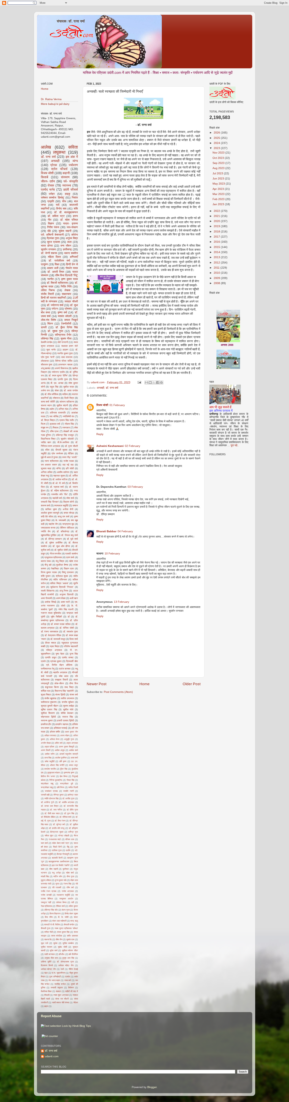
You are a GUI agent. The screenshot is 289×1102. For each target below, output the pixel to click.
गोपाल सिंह (70, 780)
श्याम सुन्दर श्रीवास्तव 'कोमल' (66, 928)
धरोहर (52, 193)
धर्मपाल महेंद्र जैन (66, 965)
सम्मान (75, 505)
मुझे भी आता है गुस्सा (49, 457)
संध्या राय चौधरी (62, 999)
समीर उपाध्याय (72, 936)
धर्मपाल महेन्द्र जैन (48, 969)
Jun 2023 (219, 178)
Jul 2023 (218, 173)
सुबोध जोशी (62, 947)
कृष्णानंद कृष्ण (69, 772)
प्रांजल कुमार (56, 661)
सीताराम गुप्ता (46, 364)
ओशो (63, 605)
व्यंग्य (75, 161)
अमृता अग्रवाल (72, 743)
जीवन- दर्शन (48, 181)
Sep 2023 (219, 163)
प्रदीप (68, 850)
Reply (99, 434)
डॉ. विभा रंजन (60, 820)
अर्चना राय (45, 390)
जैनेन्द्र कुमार (58, 795)
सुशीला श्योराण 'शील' (70, 950)
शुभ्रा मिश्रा (46, 694)
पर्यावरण (73, 165)
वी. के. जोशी (63, 917)
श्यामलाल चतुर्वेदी (61, 505)
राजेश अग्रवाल (68, 891)
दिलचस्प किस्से (47, 965)
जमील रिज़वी (73, 787)
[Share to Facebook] (158, 382)
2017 (217, 236)
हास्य (75, 216)
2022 (217, 210)
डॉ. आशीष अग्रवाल (66, 802)
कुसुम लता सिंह (68, 958)
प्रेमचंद (68, 308)
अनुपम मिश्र (72, 238)
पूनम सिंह (74, 653)
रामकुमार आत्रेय (66, 898)
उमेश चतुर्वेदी (49, 761)
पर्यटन (55, 308)
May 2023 (219, 183)
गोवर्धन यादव (71, 268)
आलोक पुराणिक (61, 757)
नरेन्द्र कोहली (63, 835)
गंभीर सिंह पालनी (66, 609)
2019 (217, 226)
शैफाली (46, 995)
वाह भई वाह (68, 464)
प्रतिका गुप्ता (57, 850)
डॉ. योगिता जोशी (66, 627)
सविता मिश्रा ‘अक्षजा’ (59, 583)
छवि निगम (60, 787)
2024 (217, 143)
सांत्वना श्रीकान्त (67, 401)
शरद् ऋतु (74, 921)
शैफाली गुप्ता (45, 928)
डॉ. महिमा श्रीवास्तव (60, 490)
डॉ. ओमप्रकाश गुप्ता (65, 961)
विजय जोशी (102, 405)
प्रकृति (50, 201)
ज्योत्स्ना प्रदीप (58, 372)
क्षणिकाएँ (74, 256)
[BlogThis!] (150, 382)
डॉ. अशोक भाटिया (60, 479)
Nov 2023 (219, 152)
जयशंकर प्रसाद (51, 791)
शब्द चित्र (69, 687)
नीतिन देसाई (73, 969)
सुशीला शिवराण (48, 713)
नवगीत (50, 279)
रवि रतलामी (56, 887)
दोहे (49, 231)
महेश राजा (73, 561)
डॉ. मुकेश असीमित (53, 542)
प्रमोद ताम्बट (68, 657)
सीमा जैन (59, 939)
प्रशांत (67, 976)
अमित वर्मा (58, 743)
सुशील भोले (68, 709)
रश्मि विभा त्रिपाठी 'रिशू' (66, 275)
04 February (125, 531)
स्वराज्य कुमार (47, 720)
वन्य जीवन (66, 245)
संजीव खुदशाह (50, 698)
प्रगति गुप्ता (63, 379)
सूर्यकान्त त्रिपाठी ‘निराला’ (62, 587)
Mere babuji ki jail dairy (55, 103)
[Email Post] (139, 382)
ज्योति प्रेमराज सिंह (51, 798)
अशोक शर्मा (73, 750)
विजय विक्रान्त (55, 913)
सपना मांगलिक (56, 936)
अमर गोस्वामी (46, 598)
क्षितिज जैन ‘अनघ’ (48, 776)
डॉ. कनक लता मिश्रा (49, 806)
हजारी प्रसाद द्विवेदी (65, 720)
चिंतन (50, 323)
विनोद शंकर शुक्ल (71, 913)
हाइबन (65, 349)
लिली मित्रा (69, 398)
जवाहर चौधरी (71, 301)
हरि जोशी (70, 468)
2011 (217, 267)
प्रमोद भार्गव (48, 189)
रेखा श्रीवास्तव (46, 906)
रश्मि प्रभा (54, 431)
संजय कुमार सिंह (63, 932)
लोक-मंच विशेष (48, 319)
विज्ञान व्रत (69, 568)
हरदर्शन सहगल (61, 724)
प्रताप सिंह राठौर (66, 420)
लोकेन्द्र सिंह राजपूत (65, 435)
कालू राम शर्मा (63, 516)
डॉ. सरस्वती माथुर (57, 639)
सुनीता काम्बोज (68, 943)
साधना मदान (46, 405)
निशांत (75, 197)
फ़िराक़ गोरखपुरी (63, 854)
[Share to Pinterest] (161, 382)
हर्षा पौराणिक (73, 954)
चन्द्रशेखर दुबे (66, 783)
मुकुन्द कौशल (46, 880)
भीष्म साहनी (53, 869)
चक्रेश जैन (53, 524)
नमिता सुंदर (49, 835)
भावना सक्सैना (71, 253)
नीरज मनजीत (55, 553)
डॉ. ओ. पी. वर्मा (58, 483)
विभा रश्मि (49, 917)
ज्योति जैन (46, 531)
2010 (217, 272)
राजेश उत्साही (46, 895)
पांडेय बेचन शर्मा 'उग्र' (60, 843)
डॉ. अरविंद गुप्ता (68, 798)
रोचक (51, 185)
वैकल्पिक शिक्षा (46, 991)
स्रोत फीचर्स (59, 169)
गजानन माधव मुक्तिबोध (51, 613)
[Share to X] (154, 382)
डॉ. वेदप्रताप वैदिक (53, 635)
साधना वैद (48, 939)
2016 (217, 241)
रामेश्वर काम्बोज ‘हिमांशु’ (52, 197)
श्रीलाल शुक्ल (62, 576)
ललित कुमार (73, 906)
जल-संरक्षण (72, 227)
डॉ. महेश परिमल (69, 219)
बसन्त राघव (46, 561)
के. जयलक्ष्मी (60, 520)
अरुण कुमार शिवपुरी (66, 746)
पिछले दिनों (57, 847)
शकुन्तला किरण (52, 687)
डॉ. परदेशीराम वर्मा (59, 260)
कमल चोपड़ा (69, 512)
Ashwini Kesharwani (110, 445)
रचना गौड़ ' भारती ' (70, 457)
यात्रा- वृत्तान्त (70, 223)
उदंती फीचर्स (70, 189)
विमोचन (71, 987)
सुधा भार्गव (51, 349)
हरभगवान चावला (65, 364)
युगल (57, 884)
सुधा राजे (44, 943)
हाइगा (46, 1006)
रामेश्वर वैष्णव (61, 902)
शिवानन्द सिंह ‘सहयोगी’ (64, 691)
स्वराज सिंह (67, 716)
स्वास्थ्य (66, 185)
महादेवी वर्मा (57, 498)
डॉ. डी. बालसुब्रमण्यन (66, 212)
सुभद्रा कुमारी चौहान (50, 705)
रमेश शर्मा (70, 498)
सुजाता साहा (46, 468)
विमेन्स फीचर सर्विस (63, 360)
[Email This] (146, 382)
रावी (72, 902)
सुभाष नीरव (66, 338)
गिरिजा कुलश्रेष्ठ (55, 780)
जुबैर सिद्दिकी (56, 616)
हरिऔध (61, 954)
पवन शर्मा (44, 843)
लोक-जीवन (59, 683)
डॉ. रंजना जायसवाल (49, 631)
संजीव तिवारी (47, 294)
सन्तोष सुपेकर (68, 702)
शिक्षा (57, 264)
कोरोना (74, 234)
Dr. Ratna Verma (51, 99)
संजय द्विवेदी (60, 694)
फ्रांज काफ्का (65, 668)
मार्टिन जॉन (57, 876)
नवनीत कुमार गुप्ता (65, 353)
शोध (64, 201)
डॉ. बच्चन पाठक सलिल (61, 624)
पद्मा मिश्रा (55, 646)
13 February (121, 601)
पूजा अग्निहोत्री (55, 976)
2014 (217, 252)
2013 (217, 257)
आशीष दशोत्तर (63, 472)
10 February (112, 553)
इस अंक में (72, 156)
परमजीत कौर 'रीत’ (59, 494)
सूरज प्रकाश (53, 242)
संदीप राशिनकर (60, 579)
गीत (49, 219)
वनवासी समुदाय (57, 987)
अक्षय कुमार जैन (71, 732)
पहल (46, 973)
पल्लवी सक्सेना (71, 553)
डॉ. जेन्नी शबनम (49, 253)
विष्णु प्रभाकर (68, 572)
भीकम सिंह (69, 424)
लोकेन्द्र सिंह (47, 338)
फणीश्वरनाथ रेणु (47, 668)
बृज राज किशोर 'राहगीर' (61, 865)
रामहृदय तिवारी (61, 679)
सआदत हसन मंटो (69, 346)
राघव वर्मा (67, 980)
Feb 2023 (219, 199)
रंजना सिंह (67, 884)
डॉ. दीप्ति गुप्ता (72, 809)
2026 (217, 132)
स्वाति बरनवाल (49, 954)
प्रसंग (43, 661)
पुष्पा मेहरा (60, 653)
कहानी (66, 173)
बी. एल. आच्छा (57, 383)
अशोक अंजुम (60, 750)
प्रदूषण (44, 264)
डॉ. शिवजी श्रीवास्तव (57, 282)
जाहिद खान (46, 442)
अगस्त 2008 (227, 328)
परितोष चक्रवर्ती (71, 646)
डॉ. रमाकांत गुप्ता (70, 631)
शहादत (58, 991)
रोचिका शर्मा (60, 906)
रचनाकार (66, 427)
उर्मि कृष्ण (62, 761)
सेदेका (75, 1002)
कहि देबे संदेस (47, 516)
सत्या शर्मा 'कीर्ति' (48, 401)
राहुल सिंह (54, 386)
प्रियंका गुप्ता (53, 238)
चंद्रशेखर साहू (47, 783)
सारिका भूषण (51, 509)
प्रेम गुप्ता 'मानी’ (48, 357)
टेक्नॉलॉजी (66, 323)
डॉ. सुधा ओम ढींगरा (61, 546)
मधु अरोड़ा (56, 873)
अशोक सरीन (49, 754)
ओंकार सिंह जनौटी (57, 765)
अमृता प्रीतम (49, 746)
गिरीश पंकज (53, 227)
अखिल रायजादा (50, 735)
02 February (132, 445)
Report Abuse (51, 1016)
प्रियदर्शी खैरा (72, 661)
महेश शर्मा (70, 873)
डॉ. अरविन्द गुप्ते (47, 802)
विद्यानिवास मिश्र (48, 438)
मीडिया (71, 453)
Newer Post (96, 684)
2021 (217, 216)
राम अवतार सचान (49, 464)
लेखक (67, 290)
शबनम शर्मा (45, 505)
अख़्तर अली (52, 268)
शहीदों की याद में (71, 991)
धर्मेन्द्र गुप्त (73, 832)
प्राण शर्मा (70, 557)
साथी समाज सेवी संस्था (60, 1002)
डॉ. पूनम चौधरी (71, 446)
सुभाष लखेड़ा (68, 705)
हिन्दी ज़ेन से (72, 264)
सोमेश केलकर (67, 713)
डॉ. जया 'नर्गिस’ (56, 809)
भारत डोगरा (47, 245)
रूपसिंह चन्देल (60, 984)
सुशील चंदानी (62, 405)
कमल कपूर (73, 765)
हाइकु (67, 193)
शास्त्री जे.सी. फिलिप (52, 924)
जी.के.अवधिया (63, 442)
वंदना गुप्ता (65, 910)
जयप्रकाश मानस (48, 527)
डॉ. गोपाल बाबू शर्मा (69, 535)
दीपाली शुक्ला (61, 449)
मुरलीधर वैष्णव (62, 564)
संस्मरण (65, 177)
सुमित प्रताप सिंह (49, 709)
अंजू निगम (63, 590)
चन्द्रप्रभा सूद (68, 524)
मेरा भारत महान (54, 980)
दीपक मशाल (50, 642)
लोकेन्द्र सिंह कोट (51, 910)
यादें (57, 204)
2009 (217, 278)
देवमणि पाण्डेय (46, 342)
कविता (73, 147)
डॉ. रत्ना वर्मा (112, 387)
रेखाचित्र (55, 568)
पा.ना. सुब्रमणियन (58, 973)
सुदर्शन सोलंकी (67, 438)
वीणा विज (73, 683)
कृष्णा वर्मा (62, 312)
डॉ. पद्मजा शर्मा (57, 487)
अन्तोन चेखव (46, 743)
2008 (217, 283)
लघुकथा (59, 152)
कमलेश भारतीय (50, 769)
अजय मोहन (64, 735)
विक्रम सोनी (68, 501)
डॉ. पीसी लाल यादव (52, 813)
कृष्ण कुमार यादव (69, 279)
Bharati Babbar (106, 531)
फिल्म (43, 424)
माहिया (65, 394)
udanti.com (52, 1056)
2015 (217, 247)
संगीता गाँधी (48, 932)
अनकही (100, 387)
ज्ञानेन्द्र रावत (73, 795)
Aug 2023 (219, 168)
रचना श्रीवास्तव (52, 461)
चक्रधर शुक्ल (59, 475)
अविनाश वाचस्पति (58, 412)
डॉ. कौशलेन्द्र (63, 531)
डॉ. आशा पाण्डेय (71, 390)
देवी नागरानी (63, 342)
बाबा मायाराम (67, 357)
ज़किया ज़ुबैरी (46, 961)
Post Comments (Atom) (118, 691)
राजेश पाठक (69, 461)
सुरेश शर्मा (53, 950)
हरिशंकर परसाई (60, 728)
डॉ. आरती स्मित (55, 271)
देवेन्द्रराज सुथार (56, 832)
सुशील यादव (68, 386)
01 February (117, 405)
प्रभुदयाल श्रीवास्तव (53, 557)
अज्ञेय (51, 409)
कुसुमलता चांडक (53, 772)
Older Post (192, 684)
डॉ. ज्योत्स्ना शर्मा (55, 305)
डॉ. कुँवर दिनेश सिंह (66, 327)
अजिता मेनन (54, 739)
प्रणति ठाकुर (50, 657)
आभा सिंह (47, 757)
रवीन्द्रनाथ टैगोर (63, 334)
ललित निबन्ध (48, 290)
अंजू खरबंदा (46, 368)
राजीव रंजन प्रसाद (48, 891)
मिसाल (55, 427)
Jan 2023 (219, 204)
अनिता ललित (46, 472)
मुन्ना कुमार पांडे (60, 880)
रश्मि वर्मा (70, 887)
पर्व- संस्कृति (71, 181)
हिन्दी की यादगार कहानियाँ (53, 297)
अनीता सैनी (68, 509)
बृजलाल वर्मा (55, 424)
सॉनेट (58, 468)
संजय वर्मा (74, 694)
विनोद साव (61, 208)
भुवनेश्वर (66, 869)
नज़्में (62, 969)
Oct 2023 (219, 157)
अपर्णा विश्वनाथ (61, 368)
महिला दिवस (54, 256)
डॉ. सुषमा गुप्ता (55, 331)
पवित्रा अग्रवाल (54, 650)
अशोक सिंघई (50, 602)
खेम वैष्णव (63, 776)
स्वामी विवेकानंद (47, 590)
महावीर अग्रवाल (60, 672)
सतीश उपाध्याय (67, 698)
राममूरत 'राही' (46, 902)
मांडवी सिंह (45, 876)
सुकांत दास (70, 939)
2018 (217, 231)
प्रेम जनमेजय (57, 453)
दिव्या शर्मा (73, 639)
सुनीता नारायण (46, 947)
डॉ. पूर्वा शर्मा (72, 539)
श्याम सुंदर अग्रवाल (61, 995)
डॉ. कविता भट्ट (56, 216)
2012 (217, 262)
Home (144, 684)
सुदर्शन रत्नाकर (48, 249)
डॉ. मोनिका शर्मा (65, 817)
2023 (217, 148)
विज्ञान (51, 223)
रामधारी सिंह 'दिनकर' (50, 501)
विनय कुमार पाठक (49, 572)
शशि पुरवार (46, 576)
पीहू (68, 847)
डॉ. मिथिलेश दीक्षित (48, 817)
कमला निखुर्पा (71, 319)
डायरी (44, 327)
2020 (217, 221)
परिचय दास (69, 839)
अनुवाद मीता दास (51, 958)
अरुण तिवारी (45, 750)
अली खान (74, 598)
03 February (135, 486)
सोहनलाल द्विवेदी (48, 716)
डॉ (69, 616)
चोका (57, 390)
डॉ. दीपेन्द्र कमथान (53, 539)
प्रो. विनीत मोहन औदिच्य (59, 665)
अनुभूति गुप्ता (69, 739)
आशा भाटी (65, 602)
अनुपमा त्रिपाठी (67, 594)
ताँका (47, 449)
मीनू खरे (48, 564)
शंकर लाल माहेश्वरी (59, 921)
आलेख (46, 147)
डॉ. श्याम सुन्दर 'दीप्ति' (58, 375)
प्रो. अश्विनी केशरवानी (52, 234)
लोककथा (45, 360)
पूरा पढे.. (235, 445)
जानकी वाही (45, 795)
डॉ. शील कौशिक (51, 394)
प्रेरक (53, 165)
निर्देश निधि (66, 286)
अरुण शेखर (60, 598)
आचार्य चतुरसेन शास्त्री (68, 754)
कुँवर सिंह (63, 769)
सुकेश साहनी (65, 231)
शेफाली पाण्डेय (69, 924)
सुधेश (55, 943)
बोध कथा (45, 312)
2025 (217, 137)
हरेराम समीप (55, 731)
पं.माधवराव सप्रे (55, 839)
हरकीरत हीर (46, 724)
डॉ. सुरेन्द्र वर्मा (59, 824)
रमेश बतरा (63, 676)
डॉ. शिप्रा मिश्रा (48, 420)
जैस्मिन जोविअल (67, 527)
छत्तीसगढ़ (67, 249)
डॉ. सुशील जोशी (61, 550)
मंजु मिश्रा (60, 561)
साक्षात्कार (66, 294)
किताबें (44, 177)
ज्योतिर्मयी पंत (68, 416)
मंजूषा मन (45, 427)
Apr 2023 (219, 188)
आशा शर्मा (74, 757)
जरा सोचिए (53, 416)
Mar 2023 (219, 194)
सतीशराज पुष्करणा (49, 702)
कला (69, 242)
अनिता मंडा (63, 409)
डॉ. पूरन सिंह (69, 813)
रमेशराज (56, 398)
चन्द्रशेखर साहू (47, 787)
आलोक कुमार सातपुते (50, 512)
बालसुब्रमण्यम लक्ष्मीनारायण (59, 861)
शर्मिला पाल (45, 691)
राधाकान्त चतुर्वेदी (63, 895)
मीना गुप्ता (70, 876)
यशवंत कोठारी (65, 316)
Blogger (152, 1087)
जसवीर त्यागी (68, 791)
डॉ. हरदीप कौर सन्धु (56, 828)
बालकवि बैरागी (57, 858)
